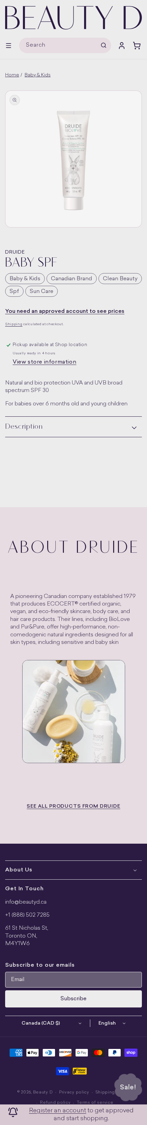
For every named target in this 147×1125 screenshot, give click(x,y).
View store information (44, 362)
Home (12, 75)
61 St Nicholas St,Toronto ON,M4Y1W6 (26, 936)
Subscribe (73, 999)
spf (14, 291)
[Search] (103, 45)
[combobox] (65, 45)
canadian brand (71, 279)
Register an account (57, 1111)
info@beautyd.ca (25, 902)
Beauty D (43, 1093)
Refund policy (55, 1103)
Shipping (14, 324)
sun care (41, 291)
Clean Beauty (120, 279)
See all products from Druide (73, 806)
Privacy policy (74, 1093)
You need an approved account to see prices (64, 311)
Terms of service (95, 1103)
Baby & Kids (38, 75)
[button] (8, 45)
